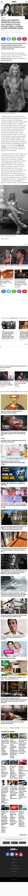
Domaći (3, 18)
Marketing (14, 862)
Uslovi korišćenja (14, 868)
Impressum (14, 865)
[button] (1, 327)
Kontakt (14, 859)
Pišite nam (14, 871)
